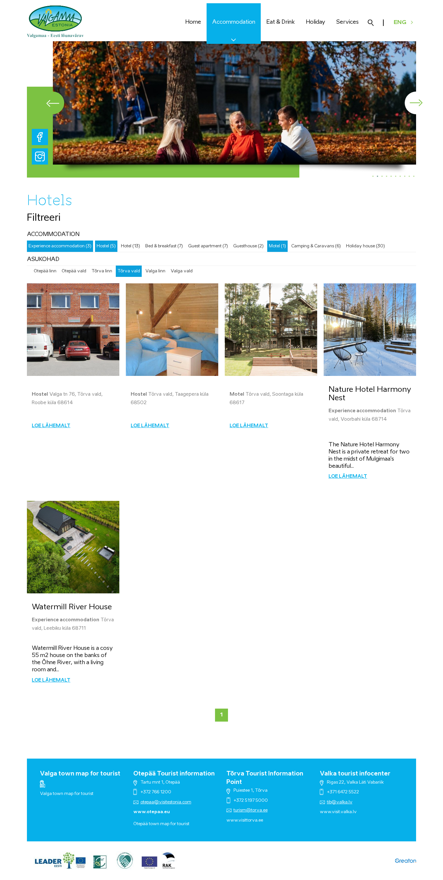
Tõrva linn (101, 271)
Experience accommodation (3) (60, 246)
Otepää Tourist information (174, 774)
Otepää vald (74, 271)
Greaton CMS (405, 860)
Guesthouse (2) (248, 246)
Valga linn (155, 271)
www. (326, 812)
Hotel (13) (130, 246)
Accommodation (233, 22)
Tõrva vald (128, 271)
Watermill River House (72, 607)
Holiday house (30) (365, 246)
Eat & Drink (280, 22)
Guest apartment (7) (208, 246)
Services (347, 22)
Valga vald (182, 271)
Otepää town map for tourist (161, 824)
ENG (400, 22)
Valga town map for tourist (80, 774)
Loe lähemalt (51, 426)
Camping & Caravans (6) (316, 246)
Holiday (315, 22)
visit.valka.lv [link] (344, 812)
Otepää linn (45, 271)
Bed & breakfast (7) (164, 246)
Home (193, 22)
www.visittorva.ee (244, 820)
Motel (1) (277, 246)
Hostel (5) (106, 246)
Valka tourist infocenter (355, 774)
